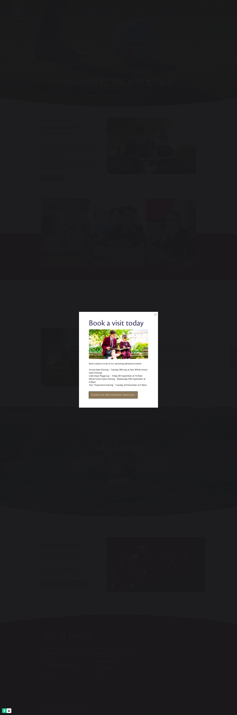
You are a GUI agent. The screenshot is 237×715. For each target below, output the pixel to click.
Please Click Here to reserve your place (113, 395)
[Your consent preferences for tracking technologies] (9, 710)
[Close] (155, 314)
